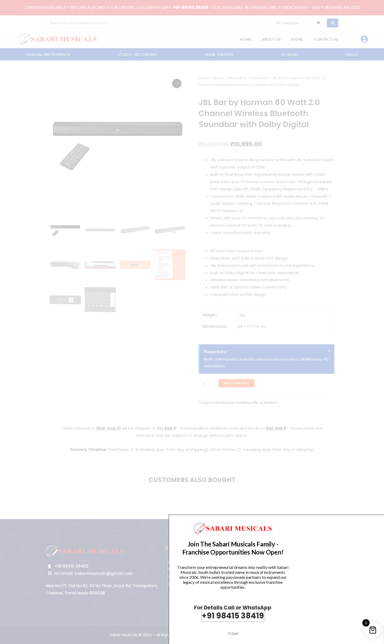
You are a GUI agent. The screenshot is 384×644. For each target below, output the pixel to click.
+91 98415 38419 (233, 615)
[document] (192, 322)
